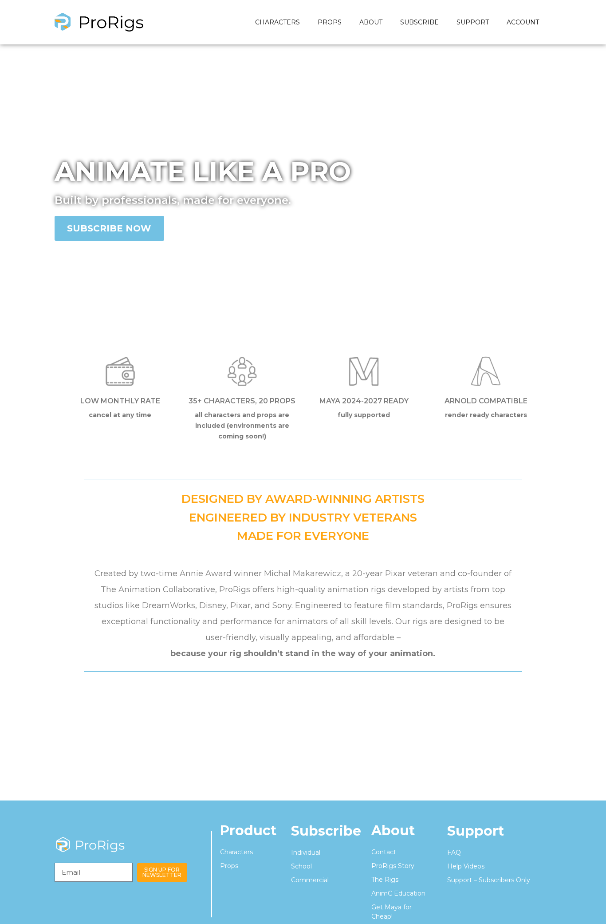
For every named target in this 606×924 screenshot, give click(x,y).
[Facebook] (201, 852)
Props (330, 22)
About (370, 22)
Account (523, 22)
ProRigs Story (392, 866)
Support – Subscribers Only (488, 880)
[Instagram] (201, 874)
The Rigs (384, 880)
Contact (383, 852)
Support (472, 22)
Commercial (310, 880)
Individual (305, 852)
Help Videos (465, 866)
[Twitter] (201, 896)
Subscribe (419, 22)
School (301, 866)
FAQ (454, 852)
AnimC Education (398, 893)
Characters (277, 22)
